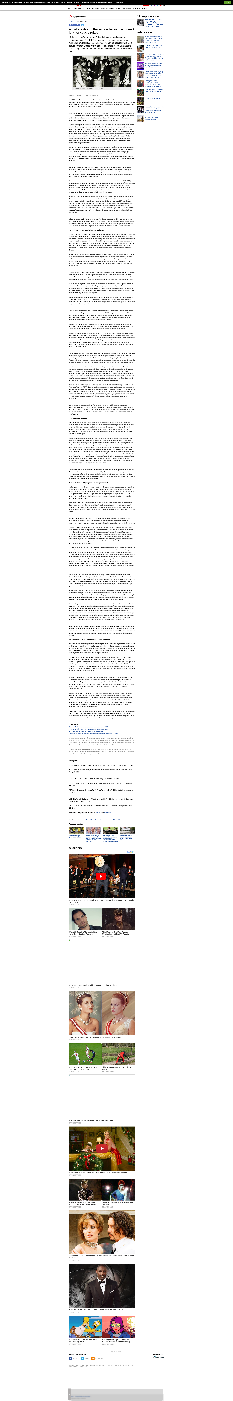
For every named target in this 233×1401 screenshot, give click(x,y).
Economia (104, 8)
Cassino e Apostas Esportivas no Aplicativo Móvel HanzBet (154, 90)
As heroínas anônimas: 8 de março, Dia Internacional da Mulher (88, 729)
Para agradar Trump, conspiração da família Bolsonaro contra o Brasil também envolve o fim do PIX (153, 83)
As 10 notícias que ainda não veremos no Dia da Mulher (86, 731)
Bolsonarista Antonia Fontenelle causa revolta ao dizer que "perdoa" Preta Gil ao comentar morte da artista (154, 57)
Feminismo (102, 819)
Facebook (107, 812)
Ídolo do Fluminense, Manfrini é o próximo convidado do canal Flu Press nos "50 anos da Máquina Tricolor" (154, 109)
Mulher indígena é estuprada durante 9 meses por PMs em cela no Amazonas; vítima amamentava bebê (153, 39)
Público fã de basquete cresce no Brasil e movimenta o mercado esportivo (154, 117)
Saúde (97, 8)
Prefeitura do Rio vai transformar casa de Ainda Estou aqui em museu (126, 837)
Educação (90, 8)
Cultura (111, 8)
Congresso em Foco (91, 95)
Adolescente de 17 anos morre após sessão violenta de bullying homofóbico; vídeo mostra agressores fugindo (154, 23)
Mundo (118, 8)
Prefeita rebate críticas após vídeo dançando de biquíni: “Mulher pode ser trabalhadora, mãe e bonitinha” (93, 838)
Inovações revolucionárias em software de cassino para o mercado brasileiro (154, 65)
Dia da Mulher (89, 819)
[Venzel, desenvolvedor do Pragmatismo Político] (158, 1356)
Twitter (98, 812)
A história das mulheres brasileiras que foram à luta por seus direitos (101, 31)
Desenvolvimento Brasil (79, 819)
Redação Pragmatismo (79, 16)
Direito (96, 819)
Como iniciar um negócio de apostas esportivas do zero (153, 46)
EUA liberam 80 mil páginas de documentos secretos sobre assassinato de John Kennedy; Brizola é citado (110, 838)
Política (70, 8)
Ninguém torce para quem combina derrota (75, 836)
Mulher (114, 819)
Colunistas (136, 8)
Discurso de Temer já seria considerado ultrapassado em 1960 (88, 727)
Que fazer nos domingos (152, 98)
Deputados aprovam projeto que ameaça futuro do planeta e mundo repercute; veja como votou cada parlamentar (154, 74)
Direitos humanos (79, 8)
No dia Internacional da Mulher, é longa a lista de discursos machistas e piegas (93, 734)
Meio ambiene (126, 8)
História (71, 21)
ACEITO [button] (227, 2)
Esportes (144, 8)
